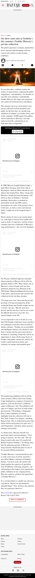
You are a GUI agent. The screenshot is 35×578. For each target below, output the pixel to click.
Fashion (3, 541)
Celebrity (20, 538)
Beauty (2, 544)
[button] (33, 1)
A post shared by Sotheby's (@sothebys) (17, 392)
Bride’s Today (21, 554)
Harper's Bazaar (4, 1)
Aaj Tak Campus (21, 1)
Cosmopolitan (4, 554)
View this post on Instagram (11, 161)
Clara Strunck (21, 60)
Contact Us (3, 558)
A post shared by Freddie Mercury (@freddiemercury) (17, 181)
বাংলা (15, 1)
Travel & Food (21, 544)
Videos (2, 546)
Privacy (19, 558)
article (6, 492)
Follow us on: (17, 567)
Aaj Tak (11, 1)
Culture (8, 35)
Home (2, 35)
